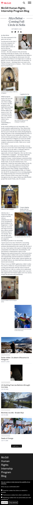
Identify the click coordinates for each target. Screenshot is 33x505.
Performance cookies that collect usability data (16, 495)
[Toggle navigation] (29, 2)
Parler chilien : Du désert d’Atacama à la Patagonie (15, 358)
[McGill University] (7, 3)
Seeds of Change (7, 438)
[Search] (24, 3)
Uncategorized (5, 355)
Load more (15, 446)
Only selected (13, 502)
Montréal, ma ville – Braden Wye (12, 413)
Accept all (4, 502)
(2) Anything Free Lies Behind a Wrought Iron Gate (15, 386)
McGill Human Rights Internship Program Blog (15, 9)
